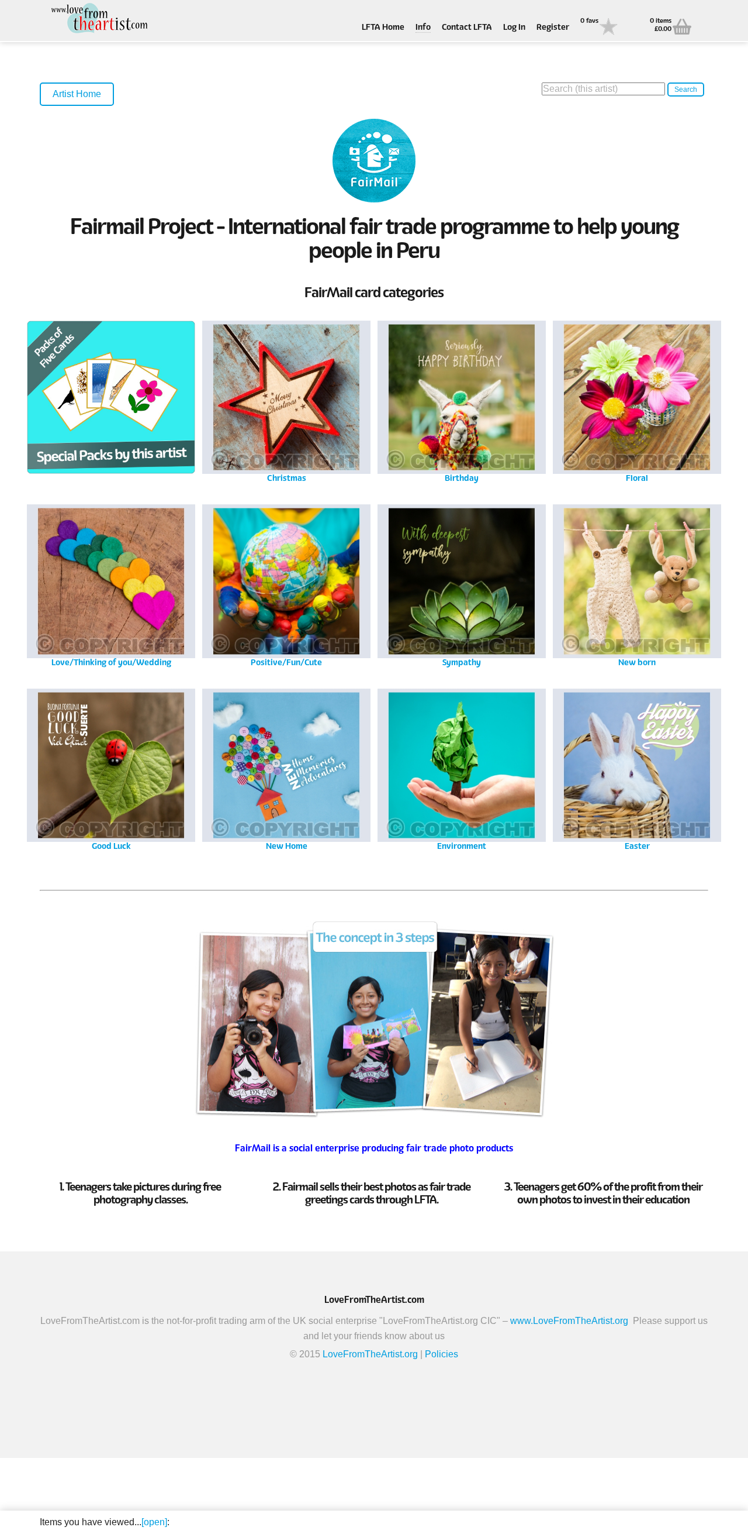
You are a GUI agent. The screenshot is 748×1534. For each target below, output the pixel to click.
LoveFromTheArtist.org (370, 1354)
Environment (461, 768)
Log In (514, 27)
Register (552, 27)
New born (637, 584)
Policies (441, 1354)
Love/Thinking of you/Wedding (111, 584)
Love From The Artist (98, 19)
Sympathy (462, 584)
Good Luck (111, 768)
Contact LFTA (467, 27)
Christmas (286, 400)
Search (685, 89)
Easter (637, 768)
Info (423, 27)
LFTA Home (383, 27)
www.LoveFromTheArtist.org (569, 1321)
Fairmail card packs (111, 400)
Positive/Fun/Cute (286, 584)
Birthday (461, 400)
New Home (286, 768)
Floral (637, 400)
